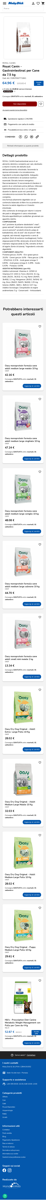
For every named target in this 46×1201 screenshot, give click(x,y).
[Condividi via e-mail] (32, 136)
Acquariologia (7, 1110)
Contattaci (31, 1055)
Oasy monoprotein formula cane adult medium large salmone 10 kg (22, 585)
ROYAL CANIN (8, 63)
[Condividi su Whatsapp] (27, 136)
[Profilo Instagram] (10, 1172)
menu (4, 3)
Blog (4, 1137)
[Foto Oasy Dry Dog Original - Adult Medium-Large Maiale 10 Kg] (23, 780)
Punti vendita (7, 1133)
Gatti (4, 1104)
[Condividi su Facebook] (21, 136)
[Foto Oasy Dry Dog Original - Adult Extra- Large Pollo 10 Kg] (23, 707)
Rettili (4, 1114)
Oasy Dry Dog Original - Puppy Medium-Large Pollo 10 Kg (20, 948)
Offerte (4, 1097)
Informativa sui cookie (10, 1154)
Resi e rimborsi (7, 1143)
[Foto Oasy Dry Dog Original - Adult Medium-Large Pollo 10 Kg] (23, 852)
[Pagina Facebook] (4, 1172)
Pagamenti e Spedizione (11, 1140)
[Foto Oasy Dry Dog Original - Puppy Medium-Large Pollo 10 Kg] (23, 925)
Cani (4, 1100)
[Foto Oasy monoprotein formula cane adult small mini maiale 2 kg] (23, 634)
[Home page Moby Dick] (16, 4)
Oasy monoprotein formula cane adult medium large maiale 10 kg (21, 367)
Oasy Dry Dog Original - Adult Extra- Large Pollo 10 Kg (20, 730)
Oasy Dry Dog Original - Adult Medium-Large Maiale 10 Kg (20, 803)
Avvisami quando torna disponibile (14, 110)
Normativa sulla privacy (11, 1150)
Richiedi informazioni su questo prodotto (23, 146)
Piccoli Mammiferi (8, 1107)
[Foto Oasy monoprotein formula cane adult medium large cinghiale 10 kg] (23, 416)
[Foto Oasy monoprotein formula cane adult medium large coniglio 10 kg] (23, 489)
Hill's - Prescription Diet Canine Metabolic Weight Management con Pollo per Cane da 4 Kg (22, 1022)
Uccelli (4, 1117)
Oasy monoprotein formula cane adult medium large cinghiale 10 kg (22, 440)
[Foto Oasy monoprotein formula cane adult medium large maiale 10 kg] (23, 344)
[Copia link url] (38, 136)
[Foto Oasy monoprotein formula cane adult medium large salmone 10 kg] (23, 562)
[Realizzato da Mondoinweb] (11, 1188)
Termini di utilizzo (8, 1147)
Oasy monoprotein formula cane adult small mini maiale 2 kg (21, 658)
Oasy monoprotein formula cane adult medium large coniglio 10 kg (22, 512)
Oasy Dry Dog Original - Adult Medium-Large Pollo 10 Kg (20, 876)
